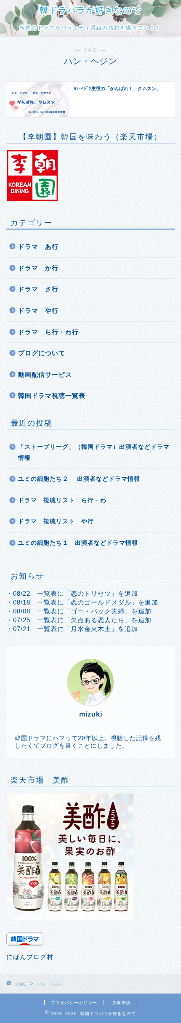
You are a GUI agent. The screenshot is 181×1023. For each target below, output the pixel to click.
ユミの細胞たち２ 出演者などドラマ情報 (79, 479)
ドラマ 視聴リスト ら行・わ (62, 500)
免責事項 (121, 1002)
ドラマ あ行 (38, 246)
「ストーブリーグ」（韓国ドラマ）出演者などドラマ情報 (94, 452)
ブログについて (41, 353)
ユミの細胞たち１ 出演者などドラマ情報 (78, 543)
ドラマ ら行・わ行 (48, 332)
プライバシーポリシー (74, 1002)
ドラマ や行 (38, 310)
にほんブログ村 (29, 956)
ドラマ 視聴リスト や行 (56, 521)
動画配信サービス (45, 374)
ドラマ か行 (38, 268)
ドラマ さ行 (38, 289)
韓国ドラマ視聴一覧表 (51, 395)
